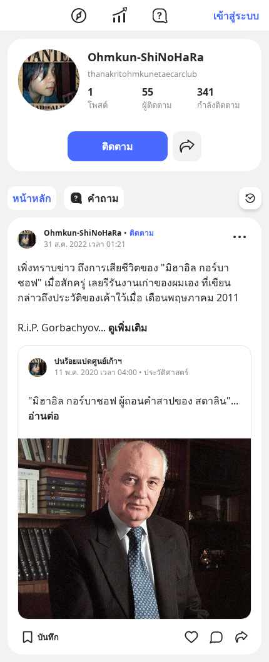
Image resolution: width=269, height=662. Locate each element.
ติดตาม (117, 146)
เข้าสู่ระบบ (236, 16)
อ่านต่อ (43, 416)
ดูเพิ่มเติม (128, 327)
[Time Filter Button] (250, 198)
